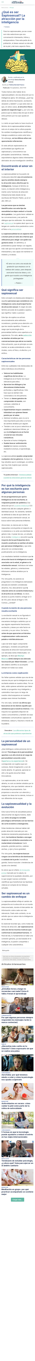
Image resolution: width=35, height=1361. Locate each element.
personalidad (16, 229)
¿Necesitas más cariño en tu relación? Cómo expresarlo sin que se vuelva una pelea (17, 1048)
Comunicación (6, 1015)
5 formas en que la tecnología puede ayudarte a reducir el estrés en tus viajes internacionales (17, 1134)
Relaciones (4, 7)
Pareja (12, 7)
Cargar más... (18, 1200)
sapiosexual (8, 223)
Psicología (5, 987)
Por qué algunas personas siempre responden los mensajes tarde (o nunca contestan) (17, 1019)
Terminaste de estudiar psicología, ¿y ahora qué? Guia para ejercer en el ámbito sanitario (17, 1163)
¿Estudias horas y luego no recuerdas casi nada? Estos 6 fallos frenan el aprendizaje (14, 991)
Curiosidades (5, 1072)
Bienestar (4, 1101)
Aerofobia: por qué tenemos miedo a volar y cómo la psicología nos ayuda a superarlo (17, 1077)
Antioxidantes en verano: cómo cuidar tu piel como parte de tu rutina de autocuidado (15, 1105)
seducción (27, 335)
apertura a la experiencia (13, 761)
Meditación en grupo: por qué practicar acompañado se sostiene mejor (17, 1191)
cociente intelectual (21, 506)
